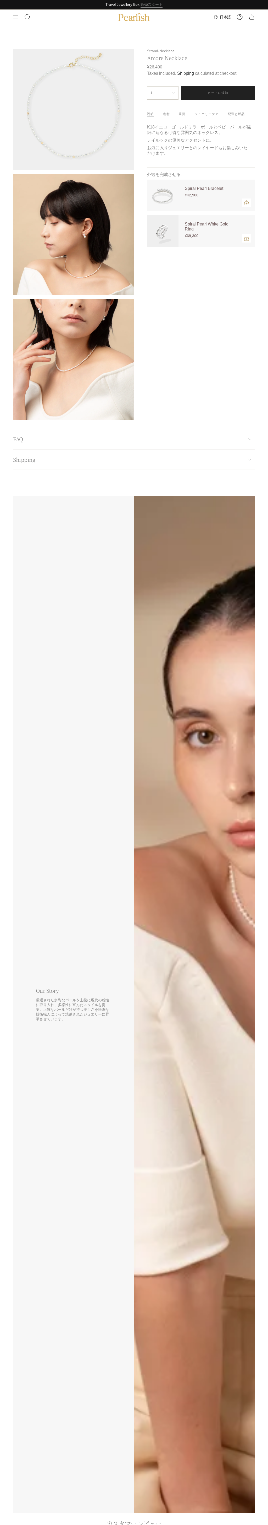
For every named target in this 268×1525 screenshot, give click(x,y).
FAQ (18, 439)
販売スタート (152, 4)
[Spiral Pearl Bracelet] (162, 195)
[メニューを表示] (15, 17)
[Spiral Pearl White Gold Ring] (162, 231)
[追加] (246, 202)
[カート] (252, 17)
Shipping (185, 73)
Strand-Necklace (161, 51)
